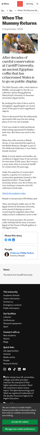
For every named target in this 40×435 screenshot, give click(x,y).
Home (3, 11)
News (12, 11)
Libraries (7, 317)
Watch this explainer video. (14, 193)
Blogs (5, 342)
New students (9, 336)
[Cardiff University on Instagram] (4, 369)
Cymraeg (29, 4)
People (6, 361)
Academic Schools (11, 296)
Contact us (8, 302)
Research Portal (10, 364)
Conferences (9, 320)
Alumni (6, 339)
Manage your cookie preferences (20, 429)
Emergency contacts (12, 305)
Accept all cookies (20, 422)
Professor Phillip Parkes (22, 253)
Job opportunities (10, 351)
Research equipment (12, 324)
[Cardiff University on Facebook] (9, 369)
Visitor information (11, 299)
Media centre (9, 357)
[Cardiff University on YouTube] (24, 369)
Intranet (7, 354)
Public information (11, 308)
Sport (5, 327)
